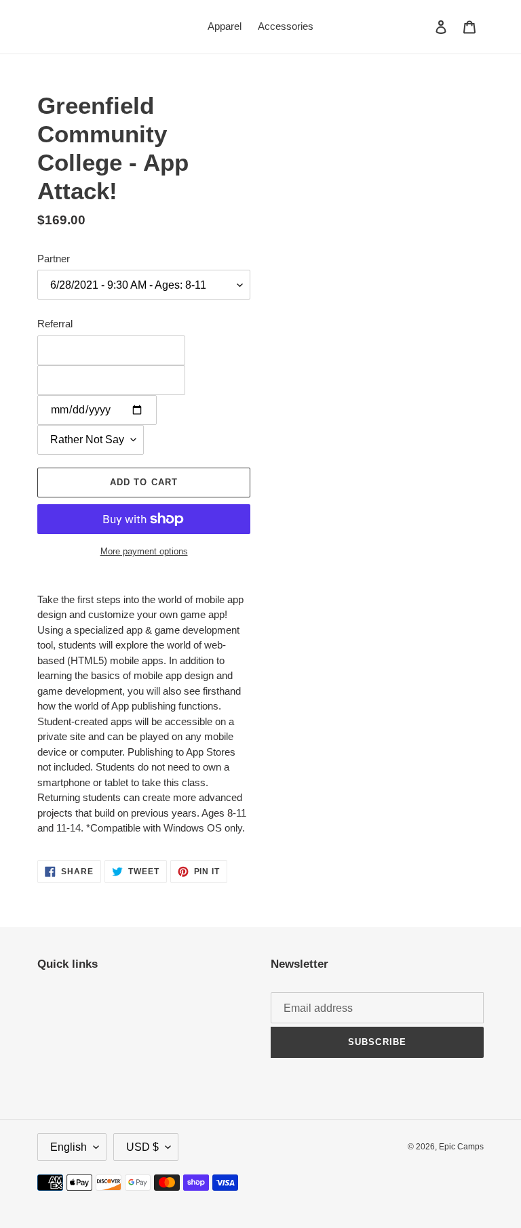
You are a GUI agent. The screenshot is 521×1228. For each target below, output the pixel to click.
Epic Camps (461, 1146)
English (68, 1147)
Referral (55, 323)
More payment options (144, 551)
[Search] (423, 26)
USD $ (142, 1147)
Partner (53, 258)
